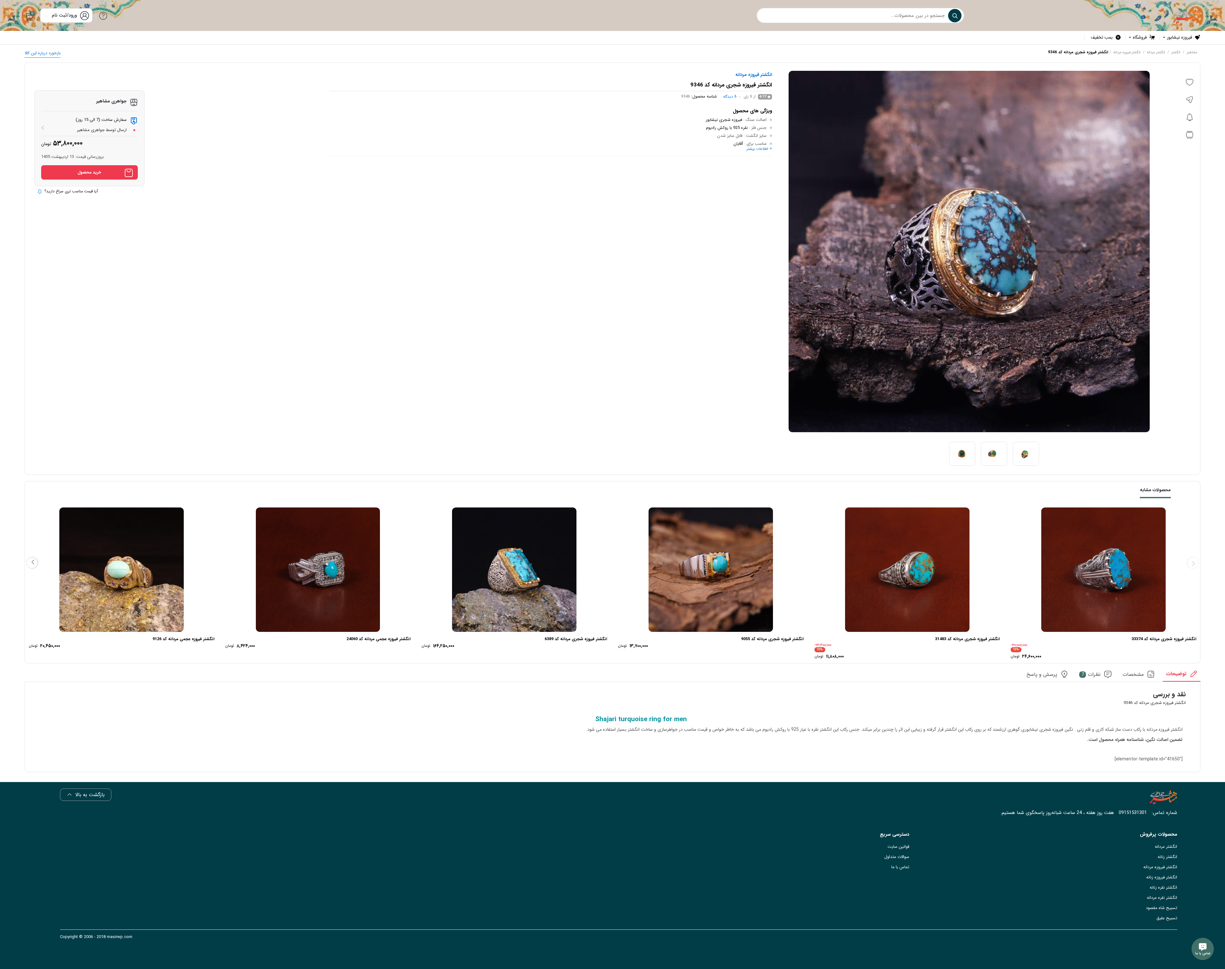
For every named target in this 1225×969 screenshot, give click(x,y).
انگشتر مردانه (1156, 52)
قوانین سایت (898, 846)
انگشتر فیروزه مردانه (1126, 52)
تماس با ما (900, 867)
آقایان (738, 143)
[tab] (1181, 676)
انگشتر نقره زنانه (1163, 887)
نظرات (1091, 674)
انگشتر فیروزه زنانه (1161, 877)
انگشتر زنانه (1167, 857)
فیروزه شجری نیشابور (724, 119)
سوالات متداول (896, 857)
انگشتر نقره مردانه (1162, 897)
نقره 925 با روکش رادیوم (727, 127)
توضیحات (1176, 674)
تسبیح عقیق (1166, 918)
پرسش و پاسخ (1042, 674)
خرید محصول (89, 172)
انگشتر (1175, 52)
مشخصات (1133, 674)
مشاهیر (1192, 52)
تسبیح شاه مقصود (1161, 908)
